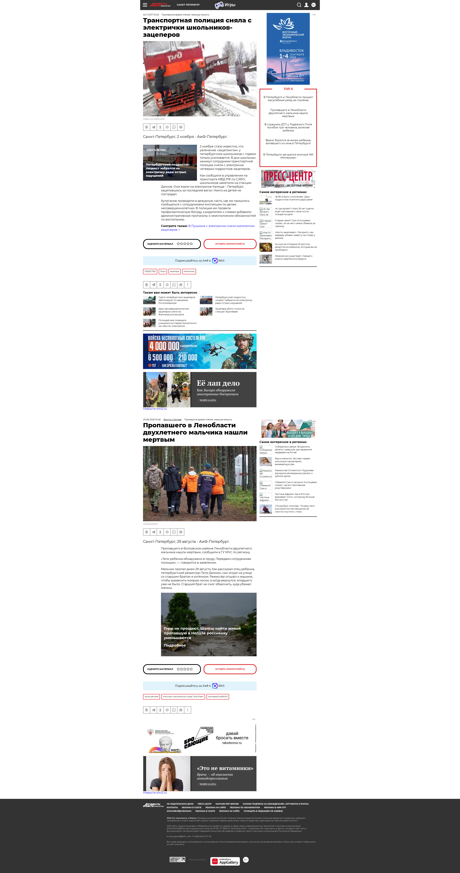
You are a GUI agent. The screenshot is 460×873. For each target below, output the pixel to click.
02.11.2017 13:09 (151, 14)
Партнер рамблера (197, 859)
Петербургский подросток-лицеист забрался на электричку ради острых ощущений (233, 300)
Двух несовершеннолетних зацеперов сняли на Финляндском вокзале (173, 311)
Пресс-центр (204, 804)
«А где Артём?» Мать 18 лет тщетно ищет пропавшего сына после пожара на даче (294, 211)
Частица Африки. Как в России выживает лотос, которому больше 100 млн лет (294, 497)
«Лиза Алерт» (150, 523)
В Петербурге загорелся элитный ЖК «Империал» (288, 156)
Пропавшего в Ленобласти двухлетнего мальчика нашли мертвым (288, 113)
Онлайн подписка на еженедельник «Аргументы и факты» (276, 804)
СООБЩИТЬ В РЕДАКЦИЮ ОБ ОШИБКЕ (263, 811)
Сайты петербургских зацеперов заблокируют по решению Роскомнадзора (176, 300)
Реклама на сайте (216, 807)
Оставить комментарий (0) (230, 244)
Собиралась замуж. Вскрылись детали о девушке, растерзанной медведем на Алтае (293, 449)
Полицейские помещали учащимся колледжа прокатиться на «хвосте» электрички (177, 323)
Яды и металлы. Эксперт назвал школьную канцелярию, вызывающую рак (292, 461)
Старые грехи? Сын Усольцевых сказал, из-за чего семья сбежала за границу (295, 223)
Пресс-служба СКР (154, 118)
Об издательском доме (180, 804)
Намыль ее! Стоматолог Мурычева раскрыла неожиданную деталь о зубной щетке (294, 473)
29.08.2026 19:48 (152, 419)
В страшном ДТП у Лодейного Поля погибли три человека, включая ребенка (288, 127)
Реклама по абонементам (245, 807)
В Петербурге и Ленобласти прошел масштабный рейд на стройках (288, 99)
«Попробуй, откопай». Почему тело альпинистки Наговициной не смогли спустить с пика (295, 509)
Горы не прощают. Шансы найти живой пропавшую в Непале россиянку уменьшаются (202, 633)
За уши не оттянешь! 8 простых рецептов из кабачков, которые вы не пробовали (296, 247)
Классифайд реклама (179, 811)
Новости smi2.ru (155, 408)
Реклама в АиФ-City (275, 807)
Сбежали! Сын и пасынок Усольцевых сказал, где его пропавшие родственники (296, 485)
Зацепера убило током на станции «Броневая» (229, 310)
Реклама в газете (191, 807)
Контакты (172, 807)
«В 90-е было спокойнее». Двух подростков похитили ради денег (294, 198)
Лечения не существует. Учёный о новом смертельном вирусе (293, 257)
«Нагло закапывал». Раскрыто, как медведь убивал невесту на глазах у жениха (295, 235)
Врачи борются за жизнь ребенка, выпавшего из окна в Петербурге (288, 142)
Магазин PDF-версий (227, 804)
